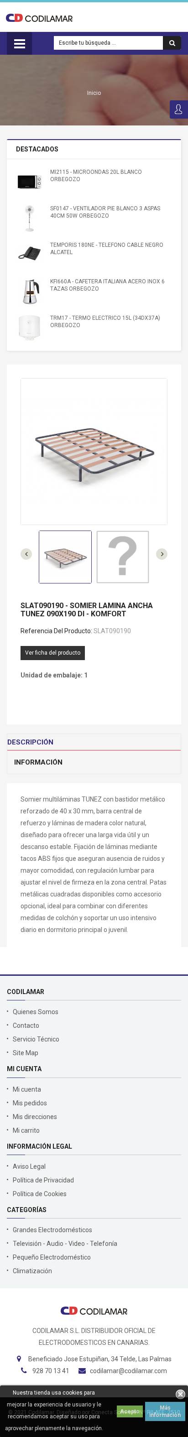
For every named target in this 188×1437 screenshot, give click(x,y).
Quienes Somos (35, 1011)
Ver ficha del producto (52, 653)
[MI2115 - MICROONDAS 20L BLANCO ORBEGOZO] (29, 182)
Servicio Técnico (36, 1039)
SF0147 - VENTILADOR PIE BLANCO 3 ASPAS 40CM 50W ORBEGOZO (105, 212)
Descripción (30, 742)
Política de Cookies (40, 1194)
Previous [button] (161, 554)
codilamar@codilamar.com (128, 1371)
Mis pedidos (30, 1103)
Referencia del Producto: (56, 631)
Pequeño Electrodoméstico (52, 1257)
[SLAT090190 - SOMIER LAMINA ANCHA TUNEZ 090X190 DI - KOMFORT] (65, 557)
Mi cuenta (27, 1089)
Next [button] (26, 554)
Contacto (26, 1025)
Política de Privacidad (43, 1180)
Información (38, 762)
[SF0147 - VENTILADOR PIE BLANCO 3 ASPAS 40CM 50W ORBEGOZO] (29, 218)
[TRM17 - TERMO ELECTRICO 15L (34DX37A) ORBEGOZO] (29, 328)
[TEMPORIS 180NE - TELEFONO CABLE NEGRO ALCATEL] (29, 255)
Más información (165, 1411)
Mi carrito (26, 1130)
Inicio (94, 93)
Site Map (25, 1053)
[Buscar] (172, 43)
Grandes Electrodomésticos (52, 1230)
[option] (65, 557)
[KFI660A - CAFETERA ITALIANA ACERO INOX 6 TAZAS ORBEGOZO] (29, 291)
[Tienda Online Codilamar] (39, 17)
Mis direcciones (35, 1116)
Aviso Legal (29, 1166)
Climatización (32, 1271)
